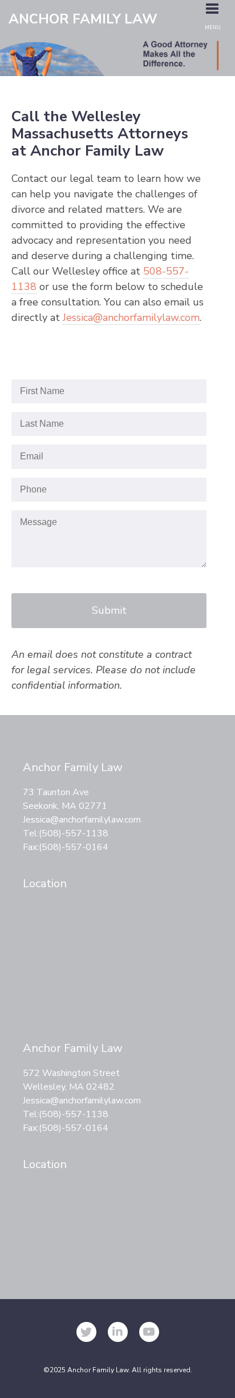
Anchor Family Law (83, 19)
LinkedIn (118, 1332)
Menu (213, 27)
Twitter (86, 1332)
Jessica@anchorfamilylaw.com (131, 317)
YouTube (149, 1332)
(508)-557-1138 (73, 833)
